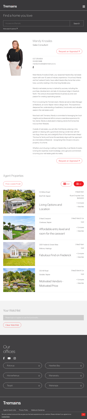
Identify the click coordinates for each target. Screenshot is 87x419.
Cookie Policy (6, 417)
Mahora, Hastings (45, 248)
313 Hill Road (43, 271)
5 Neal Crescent (45, 218)
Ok (83, 414)
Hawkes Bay (54, 365)
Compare (80, 203)
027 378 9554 (38, 59)
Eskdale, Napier (44, 274)
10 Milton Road (44, 192)
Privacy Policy (23, 410)
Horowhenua (13, 375)
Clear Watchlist (12, 325)
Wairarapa (53, 385)
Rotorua (10, 365)
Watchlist (80, 207)
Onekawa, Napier (45, 222)
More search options (9, 29)
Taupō (10, 385)
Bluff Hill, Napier (45, 196)
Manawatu (54, 375)
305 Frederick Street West (48, 245)
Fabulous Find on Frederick (55, 255)
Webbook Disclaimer (38, 410)
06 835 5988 (37, 61)
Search (77, 23)
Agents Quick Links (9, 410)
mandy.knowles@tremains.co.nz (44, 64)
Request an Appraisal (68, 51)
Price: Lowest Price (13, 184)
